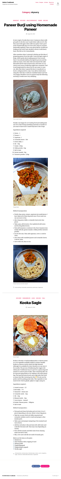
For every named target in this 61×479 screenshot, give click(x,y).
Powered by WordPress (22, 475)
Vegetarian (40, 287)
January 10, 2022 (31, 307)
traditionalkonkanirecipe (27, 454)
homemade (23, 287)
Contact (52, 4)
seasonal (20, 454)
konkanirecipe (26, 298)
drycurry (22, 20)
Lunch (33, 298)
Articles (46, 2)
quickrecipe (35, 287)
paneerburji (29, 287)
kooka (36, 453)
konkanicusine (25, 453)
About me (51, 2)
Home (37, 2)
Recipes (41, 2)
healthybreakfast (32, 20)
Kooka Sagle (30, 302)
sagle (16, 454)
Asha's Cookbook (8, 2)
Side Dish (45, 20)
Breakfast (16, 20)
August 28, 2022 (31, 34)
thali (43, 298)
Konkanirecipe (31, 453)
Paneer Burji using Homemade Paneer (30, 27)
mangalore (44, 453)
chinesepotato (18, 453)
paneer (40, 20)
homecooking (18, 287)
